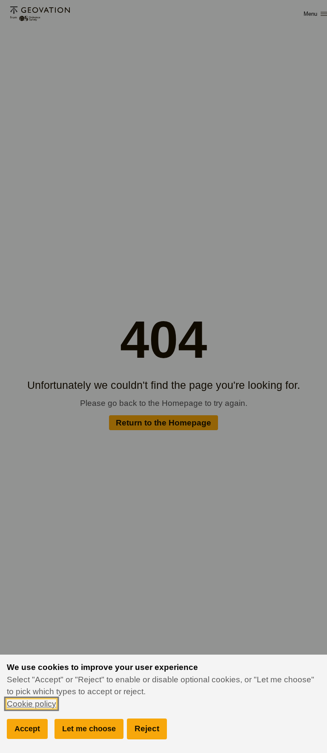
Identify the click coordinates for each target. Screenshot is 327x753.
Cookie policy (31, 703)
